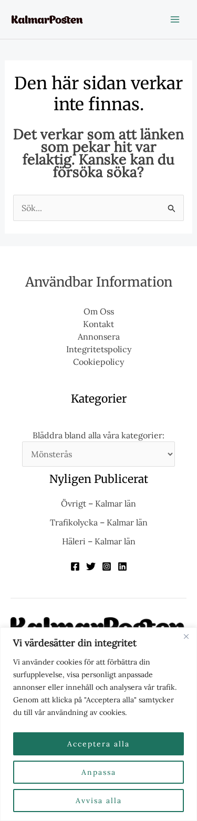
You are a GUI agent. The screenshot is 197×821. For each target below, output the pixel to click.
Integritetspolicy (98, 349)
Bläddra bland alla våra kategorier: (98, 435)
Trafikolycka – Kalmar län (99, 522)
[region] (98, 724)
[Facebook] (75, 566)
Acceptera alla (98, 744)
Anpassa (98, 772)
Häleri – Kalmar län (99, 541)
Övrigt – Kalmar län (98, 503)
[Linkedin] (122, 566)
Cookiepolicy (98, 361)
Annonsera (99, 336)
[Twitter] (91, 566)
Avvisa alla (99, 800)
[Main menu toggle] (174, 19)
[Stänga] (186, 636)
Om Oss (99, 311)
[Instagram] (106, 566)
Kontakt (98, 324)
